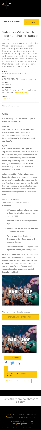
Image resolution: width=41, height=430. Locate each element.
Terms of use (20, 427)
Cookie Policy (31, 427)
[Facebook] (6, 363)
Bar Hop (7, 98)
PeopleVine (15, 427)
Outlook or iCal (12, 380)
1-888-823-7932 (18, 421)
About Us (9, 417)
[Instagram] (31, 424)
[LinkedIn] (18, 363)
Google (27, 380)
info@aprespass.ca (20, 424)
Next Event (31, 22)
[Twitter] (12, 363)
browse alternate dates (19, 317)
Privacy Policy (25, 427)
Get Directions (20, 93)
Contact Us (10, 415)
